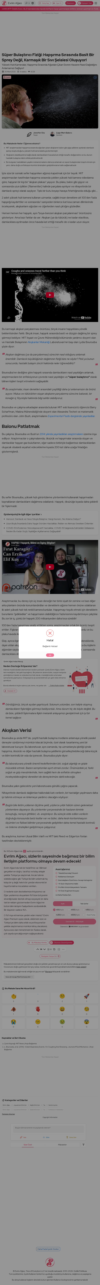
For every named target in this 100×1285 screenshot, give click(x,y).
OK (50, 655)
